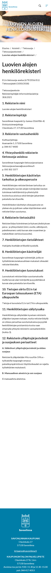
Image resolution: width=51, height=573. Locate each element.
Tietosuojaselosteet (12, 51)
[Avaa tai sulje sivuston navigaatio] (47, 5)
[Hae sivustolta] (40, 5)
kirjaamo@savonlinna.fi (25, 551)
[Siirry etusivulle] (11, 5)
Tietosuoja (27, 48)
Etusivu (5, 48)
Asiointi (16, 48)
